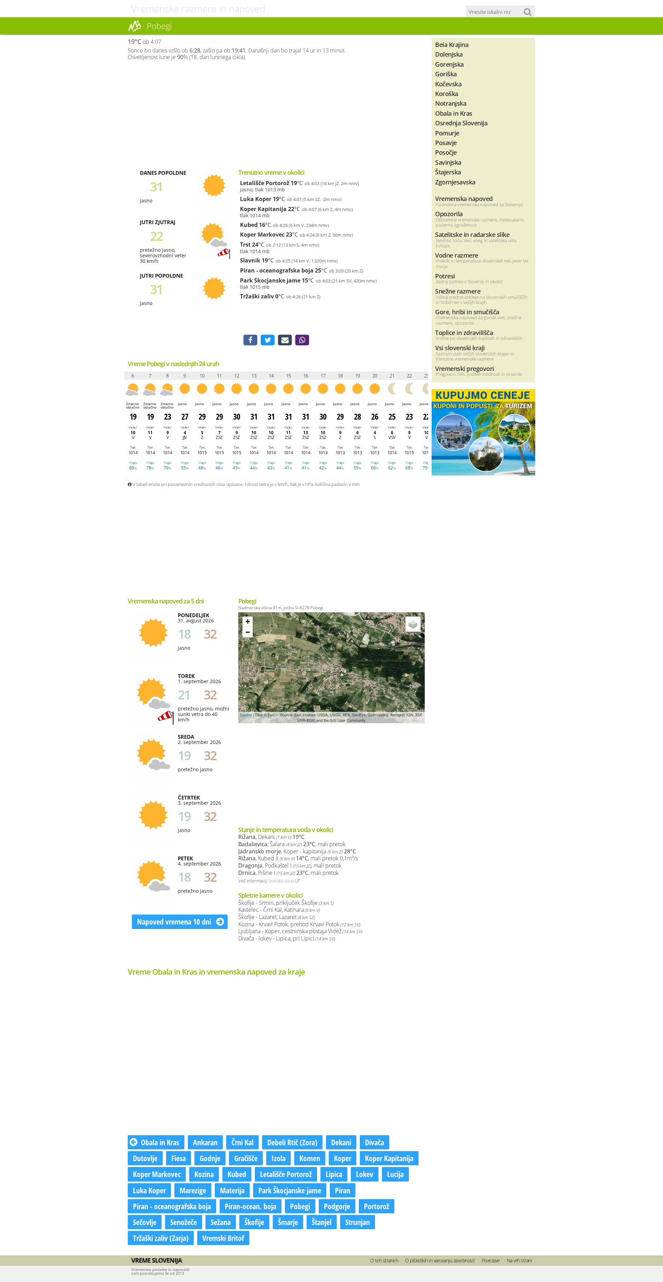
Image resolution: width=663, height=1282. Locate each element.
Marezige (193, 1190)
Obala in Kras (160, 1142)
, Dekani (271, 837)
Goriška (446, 73)
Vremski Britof (223, 1238)
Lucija (395, 1174)
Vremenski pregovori (464, 368)
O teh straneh (384, 1260)
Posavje (446, 142)
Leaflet (246, 714)
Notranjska (450, 103)
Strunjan (357, 1222)
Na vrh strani (519, 1260)
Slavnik (250, 260)
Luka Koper (255, 199)
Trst (245, 244)
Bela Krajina (451, 44)
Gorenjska (449, 64)
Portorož (376, 1206)
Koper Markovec (262, 234)
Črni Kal (242, 1142)
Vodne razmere (456, 255)
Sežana (221, 1222)
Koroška (446, 93)
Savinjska (448, 162)
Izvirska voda (282, 881)
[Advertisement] (276, 114)
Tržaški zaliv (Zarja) (161, 1238)
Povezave (491, 1260)
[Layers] (413, 624)
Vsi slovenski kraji (460, 347)
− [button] (248, 632)
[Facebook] (250, 340)
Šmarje (288, 1222)
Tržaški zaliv (257, 296)
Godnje (210, 1158)
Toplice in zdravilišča (464, 332)
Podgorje (337, 1206)
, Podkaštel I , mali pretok (290, 865)
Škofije (254, 1222)
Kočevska (448, 83)
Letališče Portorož (264, 183)
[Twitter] (268, 340)
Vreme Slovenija (156, 1260)
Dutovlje (145, 1158)
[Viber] (302, 340)
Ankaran (205, 1142)
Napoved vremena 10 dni (175, 921)
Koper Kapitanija (263, 209)
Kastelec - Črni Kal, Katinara (279, 909)
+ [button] (248, 621)
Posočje (446, 152)
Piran (342, 1190)
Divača (374, 1142)
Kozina (204, 1174)
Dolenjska (449, 54)
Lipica (334, 1174)
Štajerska (448, 172)
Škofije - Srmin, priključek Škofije (286, 903)
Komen (309, 1158)
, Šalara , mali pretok (292, 844)
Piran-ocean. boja (250, 1206)
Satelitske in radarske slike (472, 234)
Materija (232, 1190)
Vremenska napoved (464, 198)
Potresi (445, 275)
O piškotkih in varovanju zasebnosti (440, 1260)
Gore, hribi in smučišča (467, 311)
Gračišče (246, 1158)
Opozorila (449, 213)
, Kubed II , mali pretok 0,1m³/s (298, 858)
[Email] (285, 340)
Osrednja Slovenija (461, 122)
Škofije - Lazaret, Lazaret (276, 917)
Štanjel (322, 1222)
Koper (342, 1158)
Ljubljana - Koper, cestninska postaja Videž (300, 931)
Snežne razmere (457, 291)
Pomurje (447, 132)
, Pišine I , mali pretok (288, 873)
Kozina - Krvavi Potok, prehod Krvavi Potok (299, 924)
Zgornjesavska (455, 182)
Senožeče (183, 1222)
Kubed (249, 225)
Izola (278, 1158)
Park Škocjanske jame (270, 280)
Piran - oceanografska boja (277, 270)
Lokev (364, 1174)
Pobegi (300, 1206)
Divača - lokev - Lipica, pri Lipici (286, 938)
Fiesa (178, 1158)
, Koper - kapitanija (297, 851)
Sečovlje (144, 1222)
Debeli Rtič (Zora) (292, 1142)
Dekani (341, 1142)
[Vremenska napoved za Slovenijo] (135, 31)
